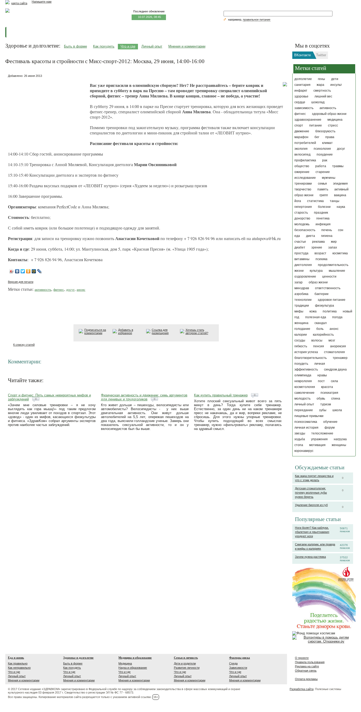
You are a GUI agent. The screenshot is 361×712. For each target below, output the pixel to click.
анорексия (338, 346)
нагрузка (340, 439)
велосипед (302, 154)
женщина (301, 323)
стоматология (334, 352)
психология (322, 149)
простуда (301, 253)
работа (320, 166)
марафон (301, 137)
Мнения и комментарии (186, 46)
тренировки (303, 183)
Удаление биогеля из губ (311, 505)
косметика (340, 253)
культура (316, 271)
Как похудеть (103, 46)
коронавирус (303, 451)
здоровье (301, 96)
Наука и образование (132, 667)
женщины (339, 445)
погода (337, 317)
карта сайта (19, 3)
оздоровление (305, 276)
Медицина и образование (135, 657)
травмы (338, 166)
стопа (298, 445)
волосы (316, 340)
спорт (298, 125)
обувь (321, 398)
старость (301, 212)
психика (321, 259)
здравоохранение (307, 119)
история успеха (306, 352)
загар (298, 282)
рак (324, 160)
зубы (322, 410)
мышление (337, 271)
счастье (300, 241)
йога (297, 201)
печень (326, 230)
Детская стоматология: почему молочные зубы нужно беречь (311, 492)
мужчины (328, 178)
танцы (334, 201)
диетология (303, 265)
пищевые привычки (308, 416)
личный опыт (304, 404)
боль (319, 329)
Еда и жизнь (16, 657)
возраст (320, 253)
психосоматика (305, 422)
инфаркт (300, 90)
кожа (313, 311)
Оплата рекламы (306, 679)
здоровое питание (331, 300)
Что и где (128, 46)
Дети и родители (185, 663)
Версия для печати (20, 281)
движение (301, 131)
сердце (299, 102)
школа (337, 410)
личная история (306, 427)
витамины (301, 259)
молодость (302, 398)
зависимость (303, 108)
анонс (334, 329)
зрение (316, 247)
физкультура (324, 305)
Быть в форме (75, 46)
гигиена (326, 236)
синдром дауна (335, 369)
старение (323, 172)
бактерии (321, 294)
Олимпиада (302, 375)
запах (332, 247)
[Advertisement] (47, 112)
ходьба (299, 439)
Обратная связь (306, 670)
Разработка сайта (301, 689)
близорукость (325, 131)
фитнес (300, 114)
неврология (303, 381)
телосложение (322, 433)
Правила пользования (310, 662)
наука (341, 207)
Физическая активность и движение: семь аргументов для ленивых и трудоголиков (144, 397)
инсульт (336, 85)
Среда (233, 663)
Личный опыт (151, 46)
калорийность (323, 334)
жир (334, 241)
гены (321, 79)
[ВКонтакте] (17, 271)
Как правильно (17, 663)
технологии (303, 300)
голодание (302, 329)
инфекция (323, 224)
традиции (301, 305)
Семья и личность (186, 657)
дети (334, 79)
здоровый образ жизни (329, 114)
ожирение (301, 172)
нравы (322, 375)
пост (321, 381)
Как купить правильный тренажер (221, 395)
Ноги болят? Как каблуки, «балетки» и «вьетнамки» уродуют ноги (312, 532)
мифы (298, 311)
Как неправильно (19, 667)
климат (327, 143)
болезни (324, 207)
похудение (325, 154)
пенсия (318, 346)
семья (322, 183)
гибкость (300, 346)
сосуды (299, 340)
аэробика (301, 294)
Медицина (125, 663)
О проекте (302, 657)
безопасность (304, 230)
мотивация (317, 445)
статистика (315, 201)
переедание (303, 410)
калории (300, 334)
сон (340, 230)
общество (301, 166)
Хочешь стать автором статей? (197, 331)
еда (297, 236)
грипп (324, 195)
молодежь (301, 224)
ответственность (327, 288)
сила (334, 381)
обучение (330, 422)
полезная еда (315, 317)
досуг (341, 149)
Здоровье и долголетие (78, 657)
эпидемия (340, 183)
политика (330, 311)
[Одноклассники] (28, 271)
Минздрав (301, 288)
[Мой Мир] (34, 271)
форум (330, 427)
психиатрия (329, 393)
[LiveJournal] (39, 271)
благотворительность (310, 358)
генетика (323, 218)
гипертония (303, 207)
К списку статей (24, 344)
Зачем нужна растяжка (310, 556)
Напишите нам (42, 1)
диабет (299, 247)
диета (310, 236)
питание (315, 125)
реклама (318, 241)
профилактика (305, 160)
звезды (299, 433)
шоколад (318, 102)
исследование (305, 178)
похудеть (301, 364)
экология (301, 149)
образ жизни (318, 282)
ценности (329, 276)
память (322, 189)
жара (320, 85)
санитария (302, 85)
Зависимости (238, 667)
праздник (321, 212)
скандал (320, 323)
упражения (319, 439)
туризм (325, 404)
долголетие (303, 79)
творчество (302, 189)
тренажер (340, 358)
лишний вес (323, 96)
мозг (331, 340)
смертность (322, 90)
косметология (304, 387)
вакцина (340, 195)
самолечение (304, 393)
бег (316, 137)
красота (327, 387)
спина (335, 398)
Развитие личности (187, 667)
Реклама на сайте (307, 666)
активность (328, 108)
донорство (302, 218)
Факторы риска (239, 657)
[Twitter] (23, 271)
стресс (333, 125)
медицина (335, 119)
